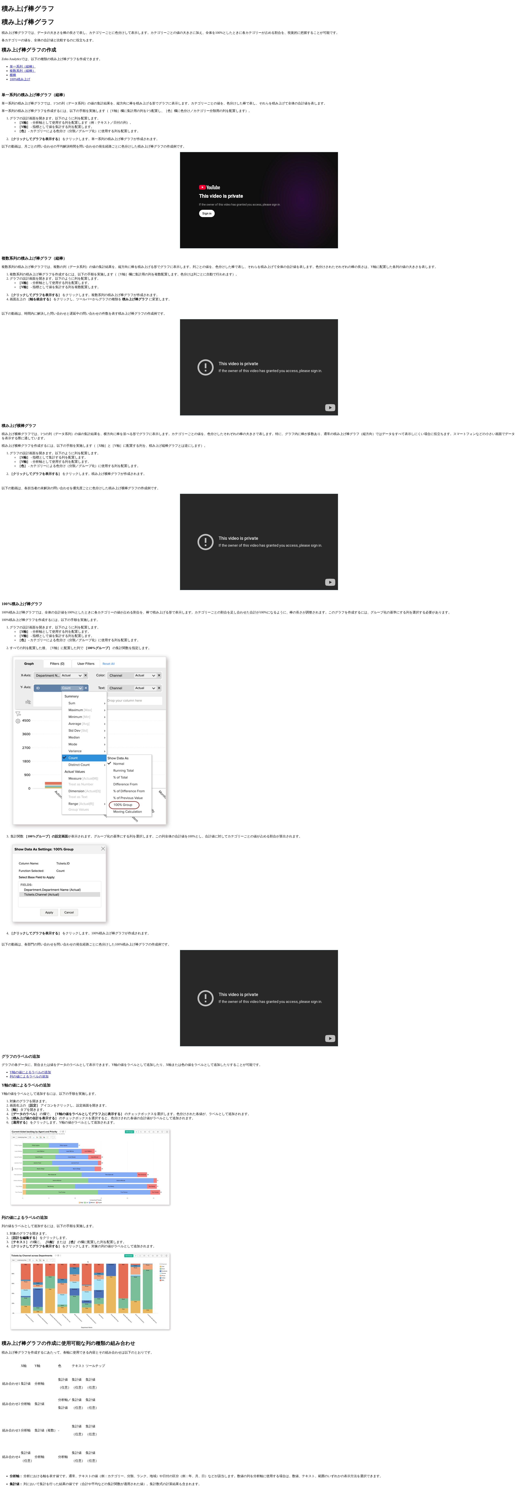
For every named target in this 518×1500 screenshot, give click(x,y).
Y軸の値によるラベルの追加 (30, 1072)
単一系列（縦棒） (23, 66)
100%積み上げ (20, 79)
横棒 (13, 75)
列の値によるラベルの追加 (29, 1076)
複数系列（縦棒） (23, 70)
